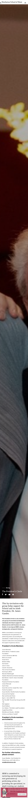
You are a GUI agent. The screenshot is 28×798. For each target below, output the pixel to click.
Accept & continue (22, 794)
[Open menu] (25, 2)
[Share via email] (9, 594)
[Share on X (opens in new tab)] (6, 594)
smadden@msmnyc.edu (9, 762)
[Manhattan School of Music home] (12, 2)
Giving (8, 587)
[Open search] (0, 2)
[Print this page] (13, 594)
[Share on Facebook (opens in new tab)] (2, 594)
